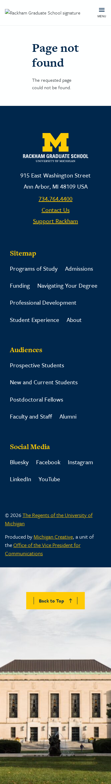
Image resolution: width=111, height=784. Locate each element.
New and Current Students (44, 382)
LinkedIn (20, 479)
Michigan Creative (53, 536)
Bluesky (19, 462)
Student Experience (34, 319)
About (74, 319)
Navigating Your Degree (67, 285)
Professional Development (43, 302)
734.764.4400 (55, 198)
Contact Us (56, 210)
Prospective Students (37, 365)
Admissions (79, 268)
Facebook (48, 462)
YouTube (49, 479)
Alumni (68, 416)
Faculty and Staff (31, 416)
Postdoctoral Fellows (36, 399)
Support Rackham (55, 221)
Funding (20, 285)
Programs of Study (34, 268)
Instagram (80, 462)
